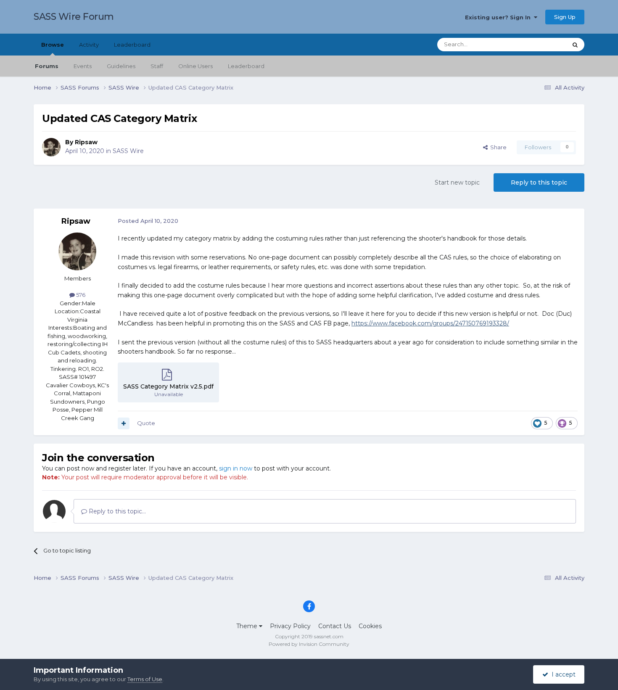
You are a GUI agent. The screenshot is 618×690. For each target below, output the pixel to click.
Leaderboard (246, 66)
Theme (247, 626)
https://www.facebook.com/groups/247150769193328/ (430, 323)
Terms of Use (144, 679)
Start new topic (457, 182)
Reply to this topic (539, 182)
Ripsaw (86, 142)
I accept (562, 674)
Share (497, 147)
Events (83, 66)
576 (80, 294)
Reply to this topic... (116, 511)
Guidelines (121, 66)
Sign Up (565, 16)
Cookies (370, 626)
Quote (146, 423)
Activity (89, 44)
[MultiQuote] (123, 423)
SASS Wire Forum (74, 16)
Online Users (195, 66)
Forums (46, 66)
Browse (52, 44)
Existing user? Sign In (499, 17)
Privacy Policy (290, 626)
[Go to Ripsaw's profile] (51, 147)
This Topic (543, 44)
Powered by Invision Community (309, 644)
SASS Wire (128, 151)
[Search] (575, 44)
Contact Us (334, 626)
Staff (157, 66)
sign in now (235, 468)
